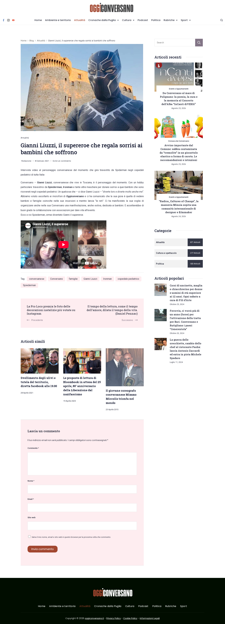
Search (199, 42)
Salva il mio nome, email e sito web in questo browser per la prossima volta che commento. (71, 537)
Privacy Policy (113, 618)
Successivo (127, 320)
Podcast (143, 20)
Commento (33, 448)
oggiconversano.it (94, 618)
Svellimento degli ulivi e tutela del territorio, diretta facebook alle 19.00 (39, 382)
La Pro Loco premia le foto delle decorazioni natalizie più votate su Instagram (51, 309)
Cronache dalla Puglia (102, 20)
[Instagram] (8, 20)
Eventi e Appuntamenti (178, 89)
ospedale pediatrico (128, 278)
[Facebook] (3, 20)
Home (38, 20)
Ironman (107, 278)
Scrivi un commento (62, 161)
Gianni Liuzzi (90, 278)
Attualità (79, 20)
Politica (155, 20)
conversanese (36, 278)
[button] (6, 618)
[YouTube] (13, 20)
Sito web (32, 517)
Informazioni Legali (150, 618)
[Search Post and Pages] (221, 20)
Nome (31, 481)
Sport (184, 20)
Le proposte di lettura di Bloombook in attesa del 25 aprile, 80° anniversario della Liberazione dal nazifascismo (82, 386)
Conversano (56, 278)
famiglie (73, 278)
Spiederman (29, 285)
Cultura (126, 20)
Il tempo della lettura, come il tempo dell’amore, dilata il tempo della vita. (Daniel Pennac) (112, 309)
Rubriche (169, 20)
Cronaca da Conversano (178, 141)
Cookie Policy (130, 618)
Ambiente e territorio (58, 20)
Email (31, 499)
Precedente (37, 320)
